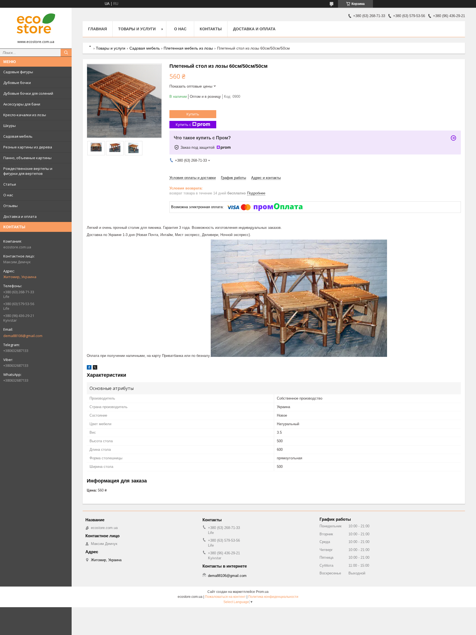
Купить (192, 114)
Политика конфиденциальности (273, 597)
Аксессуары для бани (21, 104)
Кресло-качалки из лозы (24, 114)
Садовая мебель (18, 136)
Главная (97, 29)
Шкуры (9, 125)
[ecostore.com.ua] (35, 25)
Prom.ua (262, 592)
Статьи (9, 184)
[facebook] (89, 368)
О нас (8, 194)
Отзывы (10, 205)
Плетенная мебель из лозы (188, 48)
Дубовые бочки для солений (28, 93)
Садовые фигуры (18, 71)
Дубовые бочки (17, 82)
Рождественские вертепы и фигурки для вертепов (27, 171)
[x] (95, 368)
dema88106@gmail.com (22, 335)
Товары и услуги (137, 29)
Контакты (211, 29)
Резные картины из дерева (27, 147)
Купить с (183, 124)
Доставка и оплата (20, 216)
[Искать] (66, 52)
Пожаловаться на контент (225, 597)
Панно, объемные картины (27, 157)
